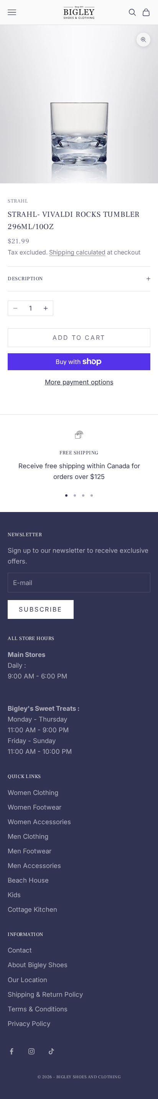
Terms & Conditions (37, 1009)
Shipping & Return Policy (45, 994)
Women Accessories (39, 822)
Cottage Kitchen (32, 909)
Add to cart (79, 337)
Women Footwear (34, 807)
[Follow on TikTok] (51, 1051)
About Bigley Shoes (37, 965)
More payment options (79, 382)
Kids (14, 895)
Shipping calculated (77, 252)
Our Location (27, 980)
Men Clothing (28, 836)
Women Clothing (33, 792)
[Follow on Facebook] (11, 1051)
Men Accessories (34, 866)
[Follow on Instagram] (31, 1051)
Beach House (28, 880)
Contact (20, 950)
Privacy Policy (29, 1024)
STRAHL (18, 201)
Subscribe (41, 609)
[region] (79, 456)
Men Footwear (29, 851)
